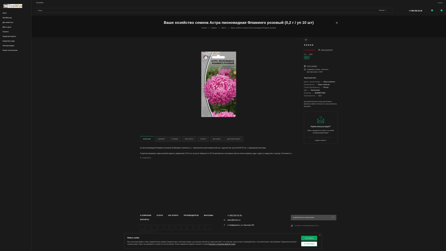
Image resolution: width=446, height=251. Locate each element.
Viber (189, 227)
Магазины (208, 215)
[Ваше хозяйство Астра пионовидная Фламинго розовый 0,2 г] (218, 84)
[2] (307, 45)
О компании (145, 215)
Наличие (161, 139)
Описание (147, 139)
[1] (305, 45)
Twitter (154, 227)
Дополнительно (233, 139)
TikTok (207, 227)
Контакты (144, 219)
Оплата (203, 139)
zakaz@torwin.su (233, 220)
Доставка (216, 139)
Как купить (189, 139)
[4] (311, 45)
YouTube (172, 227)
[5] (312, 45)
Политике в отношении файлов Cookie (221, 244)
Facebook (148, 227)
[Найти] (390, 10)
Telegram (166, 227)
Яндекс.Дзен (201, 227)
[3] (309, 45)
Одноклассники (178, 227)
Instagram (160, 227)
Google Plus (184, 227)
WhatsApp (195, 227)
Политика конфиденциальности (307, 225)
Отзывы (175, 139)
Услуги (160, 215)
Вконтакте (142, 227)
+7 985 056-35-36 (415, 11)
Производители (191, 215)
